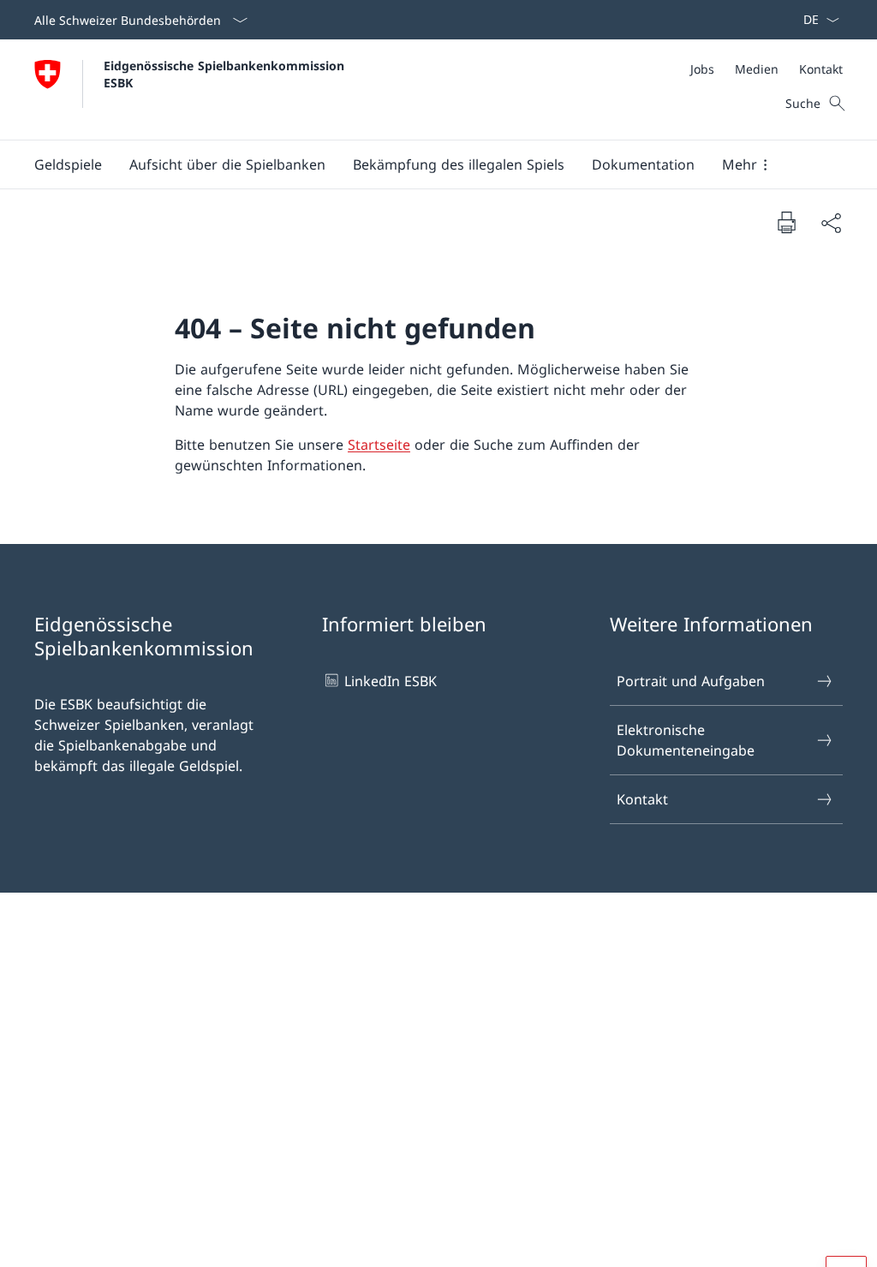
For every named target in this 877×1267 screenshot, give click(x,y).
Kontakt (642, 799)
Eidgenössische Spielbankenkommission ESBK (226, 73)
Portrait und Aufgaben (691, 681)
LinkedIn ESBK (390, 681)
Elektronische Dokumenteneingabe (686, 740)
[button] (68, 164)
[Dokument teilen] (830, 222)
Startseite (379, 444)
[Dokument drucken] (786, 222)
